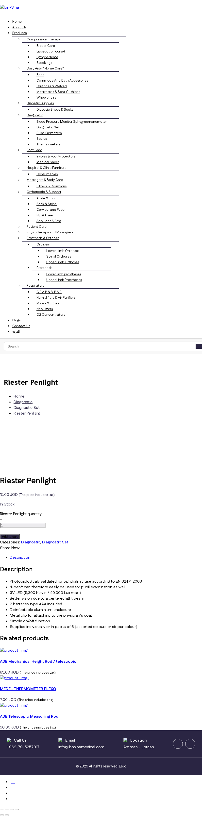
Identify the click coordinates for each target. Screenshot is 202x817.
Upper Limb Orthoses (62, 262)
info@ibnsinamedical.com (81, 747)
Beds (40, 74)
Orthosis (43, 244)
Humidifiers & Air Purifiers (55, 297)
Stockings (44, 62)
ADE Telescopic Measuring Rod (29, 716)
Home (17, 21)
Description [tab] (20, 557)
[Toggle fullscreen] (7, 809)
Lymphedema (47, 57)
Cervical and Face (50, 209)
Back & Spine (46, 204)
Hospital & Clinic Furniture (47, 167)
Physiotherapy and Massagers (50, 232)
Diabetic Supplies (40, 103)
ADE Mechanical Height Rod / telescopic (38, 661)
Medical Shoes (47, 162)
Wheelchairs (46, 97)
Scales (41, 138)
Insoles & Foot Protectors (55, 156)
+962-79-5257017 (23, 747)
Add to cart (10, 537)
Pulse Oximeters (49, 133)
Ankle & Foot (46, 198)
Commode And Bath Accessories (62, 80)
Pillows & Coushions (51, 186)
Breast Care (45, 45)
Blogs (16, 320)
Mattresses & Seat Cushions (58, 91)
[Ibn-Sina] (9, 7)
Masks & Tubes (47, 303)
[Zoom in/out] (2, 809)
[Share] (12, 809)
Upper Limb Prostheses (64, 280)
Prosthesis (44, 267)
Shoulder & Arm (48, 221)
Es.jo (122, 766)
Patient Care (37, 226)
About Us (19, 27)
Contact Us (21, 326)
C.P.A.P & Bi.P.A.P (49, 292)
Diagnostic (35, 115)
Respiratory (35, 285)
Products (19, 33)
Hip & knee (44, 215)
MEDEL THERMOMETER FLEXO (28, 689)
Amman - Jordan (138, 747)
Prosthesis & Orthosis (43, 238)
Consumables (47, 174)
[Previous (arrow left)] (2, 815)
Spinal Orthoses (58, 256)
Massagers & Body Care (45, 179)
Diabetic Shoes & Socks (54, 109)
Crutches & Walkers (51, 86)
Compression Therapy (44, 39)
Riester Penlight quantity (21, 514)
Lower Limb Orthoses (62, 250)
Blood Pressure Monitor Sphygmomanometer (71, 121)
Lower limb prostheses (63, 274)
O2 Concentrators (50, 314)
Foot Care (34, 150)
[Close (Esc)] (17, 809)
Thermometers (48, 144)
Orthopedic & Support (44, 192)
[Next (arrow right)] (7, 815)
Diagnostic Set (48, 127)
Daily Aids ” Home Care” (45, 68)
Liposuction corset (50, 51)
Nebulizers (44, 309)
